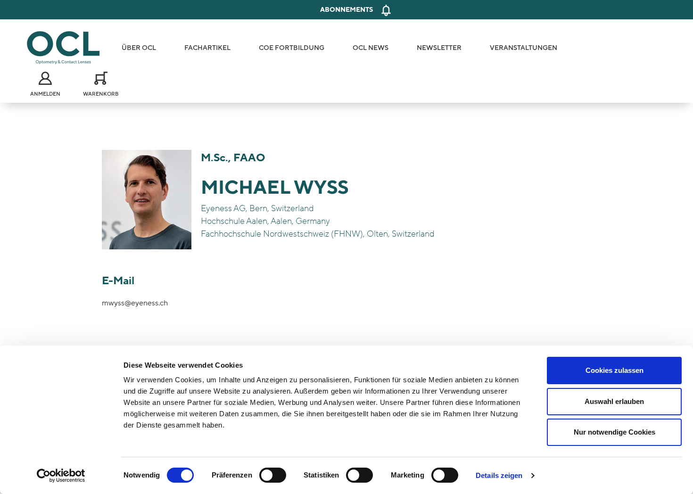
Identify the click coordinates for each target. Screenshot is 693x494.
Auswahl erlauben (614, 401)
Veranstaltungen (523, 47)
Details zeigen (499, 475)
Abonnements (346, 9)
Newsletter (439, 47)
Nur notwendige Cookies (614, 432)
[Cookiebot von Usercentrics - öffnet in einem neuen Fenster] (61, 476)
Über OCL (139, 47)
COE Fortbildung (291, 47)
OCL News (370, 47)
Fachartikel (207, 47)
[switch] (272, 475)
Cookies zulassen (615, 370)
